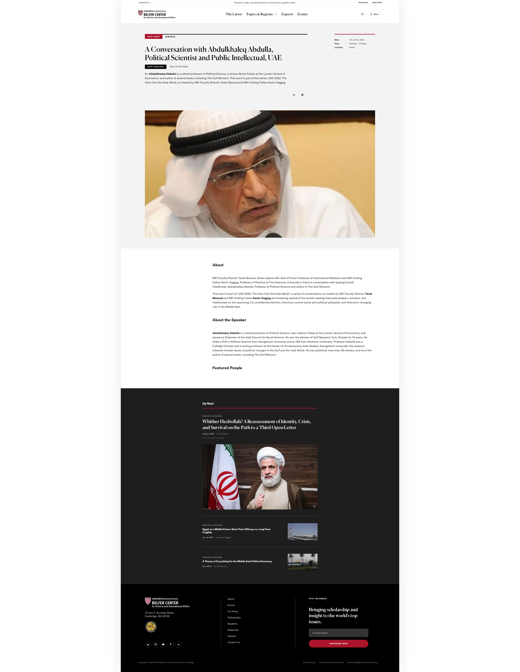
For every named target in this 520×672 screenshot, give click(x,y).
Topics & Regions (261, 14)
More (376, 14)
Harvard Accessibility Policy (331, 662)
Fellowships (234, 617)
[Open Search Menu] (362, 14)
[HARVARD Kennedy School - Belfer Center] (156, 14)
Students (232, 623)
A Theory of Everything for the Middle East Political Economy (237, 561)
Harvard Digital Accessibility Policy (362, 662)
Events (231, 605)
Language (144, 2)
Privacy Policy (309, 662)
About (231, 598)
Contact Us (234, 642)
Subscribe (377, 3)
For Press (233, 611)
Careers (232, 636)
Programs (363, 3)
